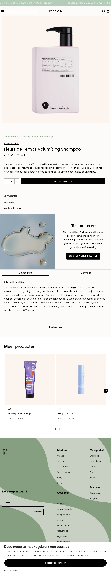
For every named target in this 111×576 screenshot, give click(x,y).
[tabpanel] (30, 388)
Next (106, 391)
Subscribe (39, 511)
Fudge (60, 477)
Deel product (55, 327)
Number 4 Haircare (66, 472)
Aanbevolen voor (13, 208)
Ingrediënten (10, 196)
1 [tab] (55, 429)
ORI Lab (60, 456)
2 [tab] (59, 429)
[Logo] (55, 11)
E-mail (5, 496)
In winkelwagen (63, 181)
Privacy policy (11, 570)
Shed (59, 483)
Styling (93, 466)
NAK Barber (62, 466)
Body (92, 477)
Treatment (95, 472)
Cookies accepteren (55, 563)
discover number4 (80, 256)
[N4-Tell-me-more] (27, 241)
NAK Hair (61, 461)
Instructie (9, 202)
